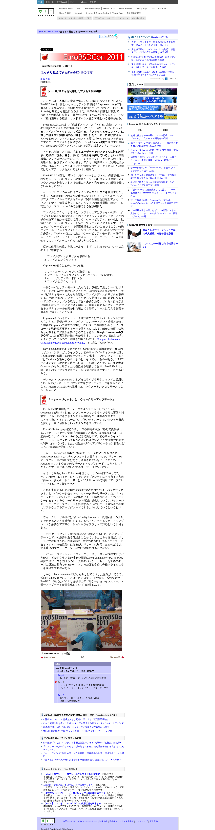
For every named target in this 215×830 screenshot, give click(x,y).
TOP (40, 2)
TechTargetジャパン (160, 37)
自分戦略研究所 (134, 13)
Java (152, 8)
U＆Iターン (123, 18)
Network (78, 13)
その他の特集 (138, 18)
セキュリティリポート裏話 (71, 18)
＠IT (41, 31)
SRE (89, 18)
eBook (84, 2)
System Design (102, 13)
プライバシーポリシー (87, 821)
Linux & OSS (51, 31)
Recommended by (157, 79)
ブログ (93, 2)
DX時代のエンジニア (104, 18)
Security (89, 13)
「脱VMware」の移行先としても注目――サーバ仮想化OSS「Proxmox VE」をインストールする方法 (154, 192)
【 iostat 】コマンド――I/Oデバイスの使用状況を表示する (72, 803)
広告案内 (154, 821)
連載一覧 (50, 2)
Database (162, 8)
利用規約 (103, 821)
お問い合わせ (69, 821)
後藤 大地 (45, 79)
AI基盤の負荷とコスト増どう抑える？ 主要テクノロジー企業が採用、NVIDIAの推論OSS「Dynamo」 (153, 160)
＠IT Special (62, 2)
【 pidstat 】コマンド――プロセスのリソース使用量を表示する (74, 792)
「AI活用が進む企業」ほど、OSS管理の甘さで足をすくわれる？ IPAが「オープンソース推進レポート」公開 (154, 213)
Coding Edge (141, 8)
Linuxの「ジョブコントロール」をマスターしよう (68, 784)
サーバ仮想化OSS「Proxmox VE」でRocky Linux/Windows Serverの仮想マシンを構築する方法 (154, 203)
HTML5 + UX (109, 8)
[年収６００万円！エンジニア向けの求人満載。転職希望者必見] (134, 234)
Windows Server (66, 8)
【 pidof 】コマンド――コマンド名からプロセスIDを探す (72, 774)
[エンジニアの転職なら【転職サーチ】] (134, 247)
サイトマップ (142, 821)
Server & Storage (92, 8)
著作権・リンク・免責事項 (121, 821)
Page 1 (61, 675)
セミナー (74, 2)
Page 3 (61, 695)
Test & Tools (117, 13)
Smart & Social (125, 8)
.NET (79, 8)
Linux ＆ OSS (65, 13)
